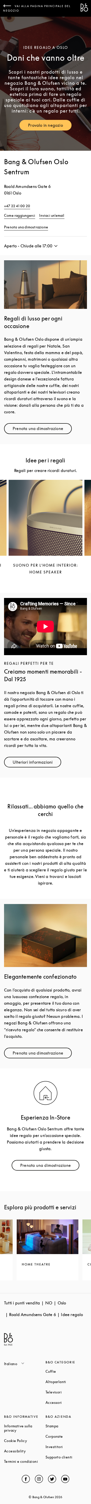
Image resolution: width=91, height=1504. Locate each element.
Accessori (66, 1402)
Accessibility (25, 1451)
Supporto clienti (66, 1457)
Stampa (66, 1426)
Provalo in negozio (50, 126)
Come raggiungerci (19, 215)
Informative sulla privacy (25, 1428)
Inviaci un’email (51, 215)
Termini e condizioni (25, 1461)
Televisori (66, 1392)
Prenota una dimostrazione (26, 227)
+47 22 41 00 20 (17, 206)
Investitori (66, 1447)
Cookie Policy (25, 1440)
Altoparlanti (66, 1382)
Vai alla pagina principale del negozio (37, 8)
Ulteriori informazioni (37, 763)
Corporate (66, 1436)
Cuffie (66, 1371)
